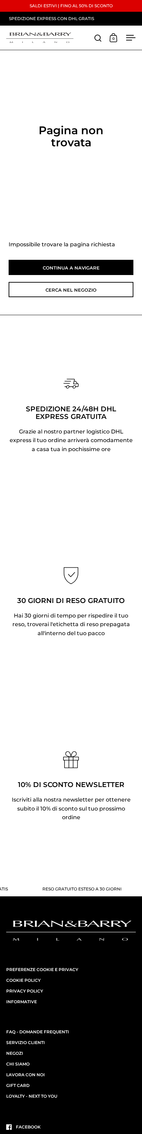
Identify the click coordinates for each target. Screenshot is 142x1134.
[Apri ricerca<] (98, 38)
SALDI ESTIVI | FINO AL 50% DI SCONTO (71, 5)
